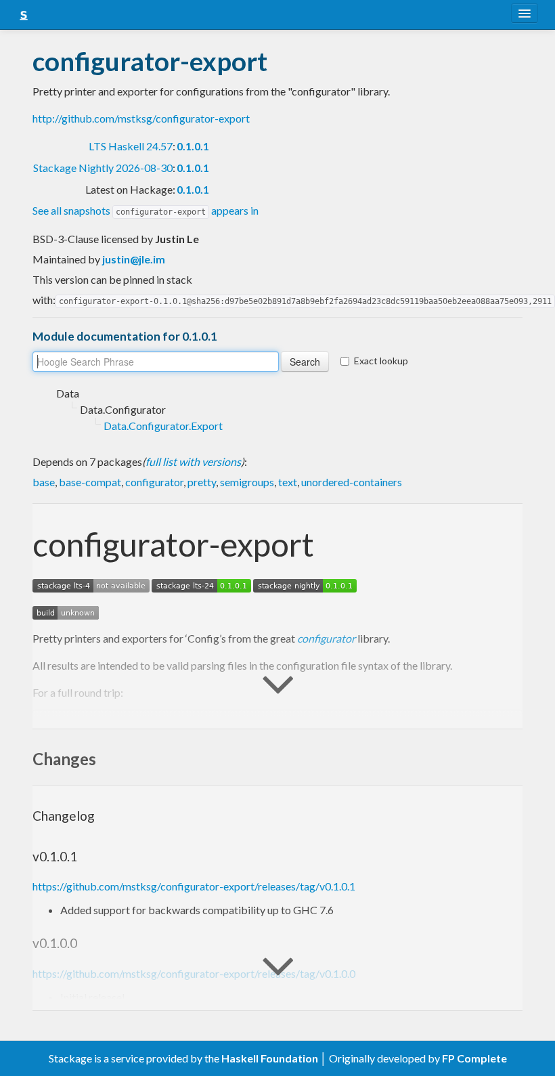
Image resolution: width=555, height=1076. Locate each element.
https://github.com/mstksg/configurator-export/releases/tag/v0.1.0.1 (193, 886)
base (43, 481)
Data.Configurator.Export (163, 425)
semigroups (247, 481)
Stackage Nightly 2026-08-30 (103, 167)
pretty (201, 481)
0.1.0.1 (193, 145)
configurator (154, 481)
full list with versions (193, 461)
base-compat (90, 481)
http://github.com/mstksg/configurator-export (141, 118)
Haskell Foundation (269, 1058)
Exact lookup (381, 360)
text (287, 481)
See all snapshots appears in (145, 210)
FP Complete (474, 1058)
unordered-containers (351, 481)
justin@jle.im (133, 259)
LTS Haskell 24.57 (131, 145)
